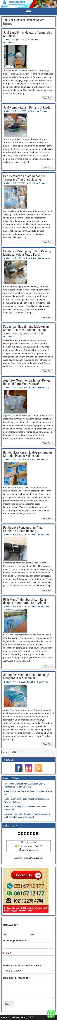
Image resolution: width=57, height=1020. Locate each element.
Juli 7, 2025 (20, 183)
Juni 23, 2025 (21, 258)
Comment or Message (16, 978)
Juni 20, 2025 (21, 333)
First (5, 935)
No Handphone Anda (16, 940)
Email (7, 953)
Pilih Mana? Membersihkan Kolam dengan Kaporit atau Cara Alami (25, 601)
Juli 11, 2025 (20, 111)
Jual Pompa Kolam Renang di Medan (27, 107)
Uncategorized (37, 333)
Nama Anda (10, 925)
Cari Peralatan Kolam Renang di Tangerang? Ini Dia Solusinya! (24, 177)
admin (8, 39)
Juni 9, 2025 (20, 459)
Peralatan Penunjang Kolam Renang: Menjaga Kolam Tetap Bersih (27, 252)
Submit (8, 1004)
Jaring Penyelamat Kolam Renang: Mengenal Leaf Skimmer (26, 676)
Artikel (36, 39)
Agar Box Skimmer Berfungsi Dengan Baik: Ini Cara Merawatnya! (27, 382)
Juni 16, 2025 (21, 387)
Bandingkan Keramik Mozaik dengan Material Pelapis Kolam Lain (27, 454)
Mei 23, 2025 (20, 606)
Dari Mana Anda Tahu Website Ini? (23, 965)
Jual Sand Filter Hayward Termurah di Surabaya (28, 34)
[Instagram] (28, 768)
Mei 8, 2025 (20, 682)
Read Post (47, 98)
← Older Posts (9, 752)
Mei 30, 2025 (20, 534)
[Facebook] (18, 768)
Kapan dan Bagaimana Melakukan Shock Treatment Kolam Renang (26, 328)
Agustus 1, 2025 (22, 39)
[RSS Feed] (38, 768)
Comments (10, 42)
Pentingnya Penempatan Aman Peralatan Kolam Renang (23, 529)
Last (32, 935)
